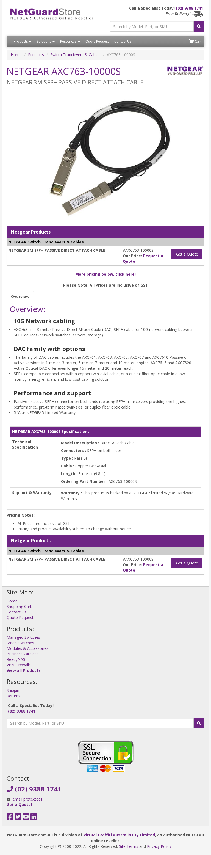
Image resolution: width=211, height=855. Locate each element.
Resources (68, 41)
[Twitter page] (18, 818)
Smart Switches (20, 642)
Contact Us (122, 41)
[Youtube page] (26, 818)
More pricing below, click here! (105, 274)
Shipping (14, 690)
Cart (197, 41)
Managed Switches (23, 637)
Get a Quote (186, 254)
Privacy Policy (159, 846)
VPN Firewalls (19, 664)
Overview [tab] (20, 296)
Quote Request (97, 41)
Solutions (44, 41)
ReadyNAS (16, 659)
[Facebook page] (10, 818)
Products (21, 41)
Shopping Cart (19, 606)
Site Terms (128, 846)
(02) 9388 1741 (189, 8)
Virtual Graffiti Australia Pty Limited (119, 834)
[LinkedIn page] (33, 818)
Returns (13, 695)
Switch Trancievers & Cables (75, 54)
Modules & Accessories (27, 648)
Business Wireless (22, 653)
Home (16, 54)
